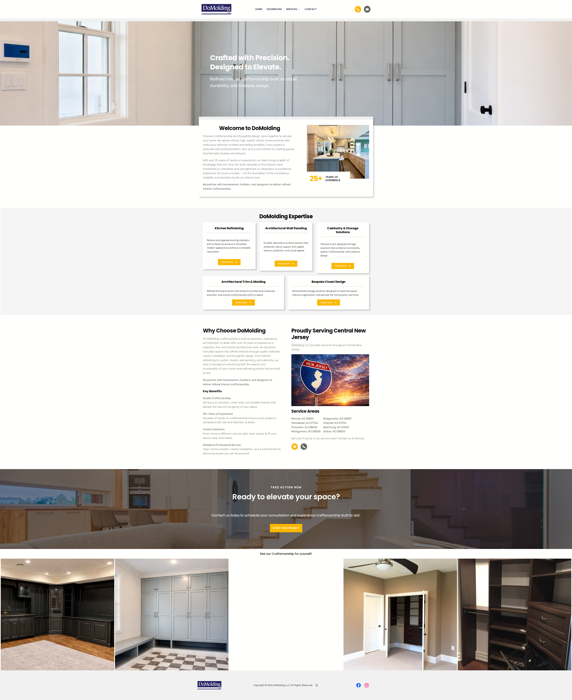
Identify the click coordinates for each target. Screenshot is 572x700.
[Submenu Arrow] (298, 9)
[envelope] (367, 9)
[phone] (304, 446)
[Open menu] (316, 685)
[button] (229, 262)
